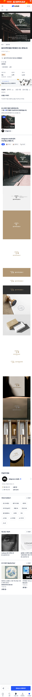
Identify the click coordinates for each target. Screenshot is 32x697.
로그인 (28, 6)
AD (30, 1)
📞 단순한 (23, 144)
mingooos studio (8, 131)
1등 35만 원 (4, 67)
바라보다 (19, 58)
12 (12, 89)
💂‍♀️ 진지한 (8, 144)
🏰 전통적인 (15, 144)
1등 (4, 117)
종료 (2, 10)
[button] (21, 688)
